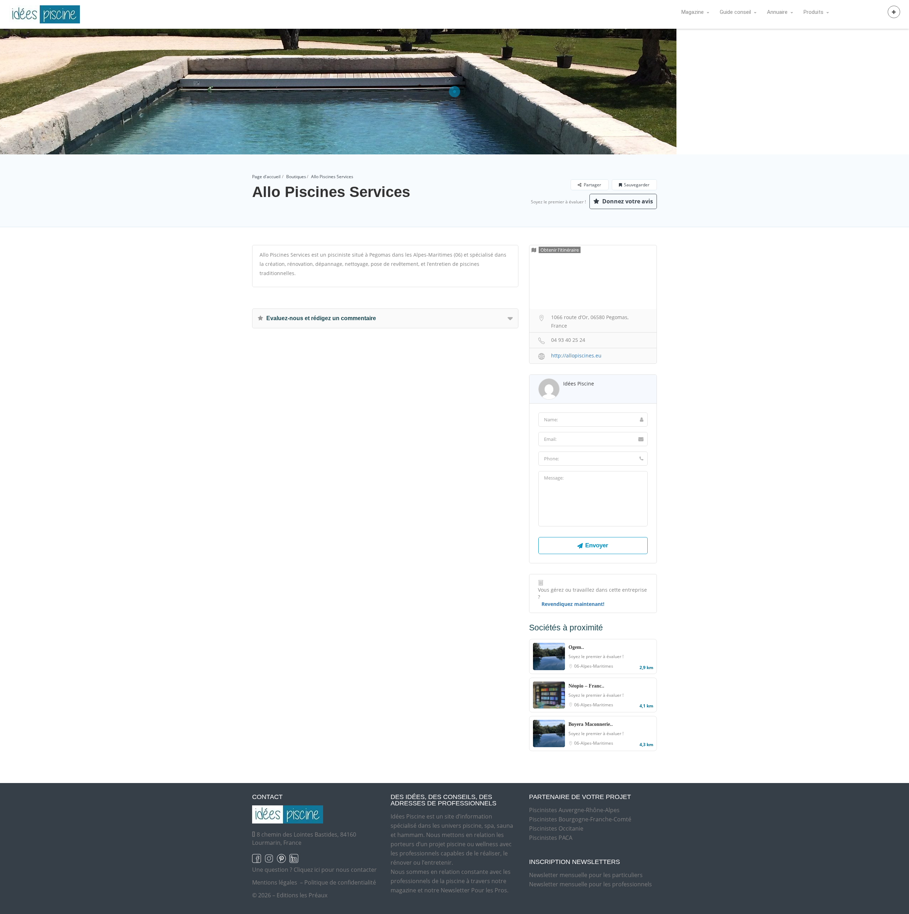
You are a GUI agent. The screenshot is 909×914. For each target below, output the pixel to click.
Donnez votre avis (627, 201)
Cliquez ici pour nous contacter (335, 870)
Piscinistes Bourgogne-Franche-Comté (580, 819)
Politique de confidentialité (340, 882)
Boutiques (296, 177)
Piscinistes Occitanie (556, 828)
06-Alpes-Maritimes (593, 666)
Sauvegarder (636, 185)
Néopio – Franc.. (586, 686)
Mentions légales (274, 882)
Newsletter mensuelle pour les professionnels (590, 884)
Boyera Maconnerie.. (590, 724)
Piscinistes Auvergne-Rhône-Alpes (574, 810)
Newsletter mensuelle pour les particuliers (586, 875)
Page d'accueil (266, 177)
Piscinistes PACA (550, 838)
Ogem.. (576, 647)
